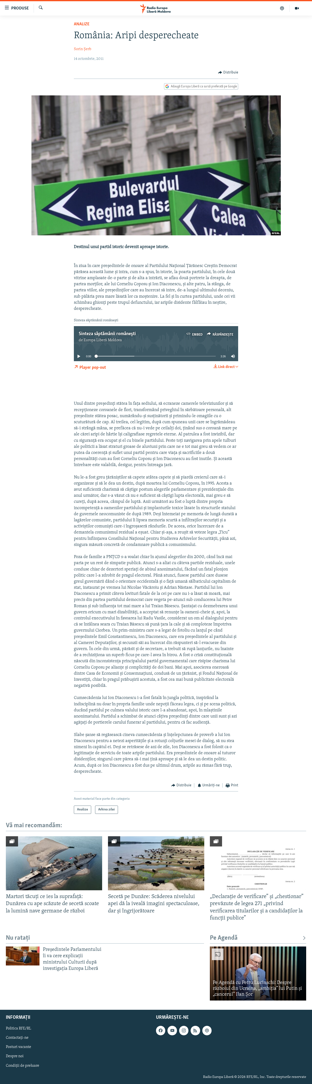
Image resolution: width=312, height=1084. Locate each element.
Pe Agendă (224, 938)
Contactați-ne (17, 1038)
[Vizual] (297, 8)
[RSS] (195, 1030)
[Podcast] (282, 8)
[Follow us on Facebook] (160, 1030)
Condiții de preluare (22, 1065)
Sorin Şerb (82, 49)
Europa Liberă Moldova (103, 340)
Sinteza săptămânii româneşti (107, 333)
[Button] (228, 72)
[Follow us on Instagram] (183, 1030)
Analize (81, 24)
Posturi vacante (18, 1047)
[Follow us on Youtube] (172, 1030)
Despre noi (15, 1056)
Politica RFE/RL (18, 1028)
